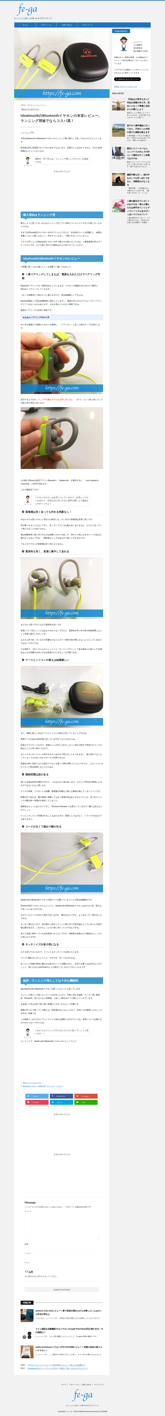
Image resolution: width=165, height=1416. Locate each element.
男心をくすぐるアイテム (32, 1083)
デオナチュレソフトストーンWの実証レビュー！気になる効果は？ (57, 1365)
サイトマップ (88, 25)
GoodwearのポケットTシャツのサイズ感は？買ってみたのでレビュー (58, 1368)
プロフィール (46, 25)
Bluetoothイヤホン (30, 1086)
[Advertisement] (62, 191)
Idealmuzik (42, 1086)
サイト (27, 1263)
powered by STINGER (99, 1411)
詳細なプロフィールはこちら (126, 86)
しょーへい (25, 132)
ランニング (51, 1086)
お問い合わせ (67, 25)
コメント (28, 1211)
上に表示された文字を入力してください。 (41, 1276)
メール (27, 1253)
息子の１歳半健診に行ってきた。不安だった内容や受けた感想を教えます (138, 128)
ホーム (25, 25)
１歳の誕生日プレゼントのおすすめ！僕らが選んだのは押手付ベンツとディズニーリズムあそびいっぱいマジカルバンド (138, 207)
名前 (26, 1244)
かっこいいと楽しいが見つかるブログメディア (82, 1405)
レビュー (59, 1086)
